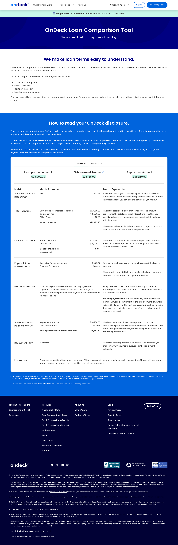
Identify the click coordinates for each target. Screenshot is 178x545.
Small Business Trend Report (55, 425)
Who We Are (81, 410)
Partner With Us (82, 415)
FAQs (44, 435)
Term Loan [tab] (81, 163)
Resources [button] (65, 5)
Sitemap (46, 450)
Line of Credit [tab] (96, 163)
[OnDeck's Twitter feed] (57, 465)
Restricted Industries (52, 445)
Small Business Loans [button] (42, 5)
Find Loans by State (51, 410)
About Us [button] (82, 5)
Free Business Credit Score (54, 415)
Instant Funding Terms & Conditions (134, 482)
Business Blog (48, 430)
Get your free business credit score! (74, 13)
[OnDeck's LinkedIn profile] (62, 465)
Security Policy (115, 415)
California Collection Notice (121, 433)
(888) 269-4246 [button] (117, 5)
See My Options (157, 5)
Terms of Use (114, 420)
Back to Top (152, 406)
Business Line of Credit (19, 410)
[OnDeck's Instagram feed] (67, 465)
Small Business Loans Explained (56, 420)
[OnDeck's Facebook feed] (51, 465)
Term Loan (14, 415)
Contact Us (47, 440)
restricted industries (58, 492)
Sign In (139, 5)
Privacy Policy (114, 410)
